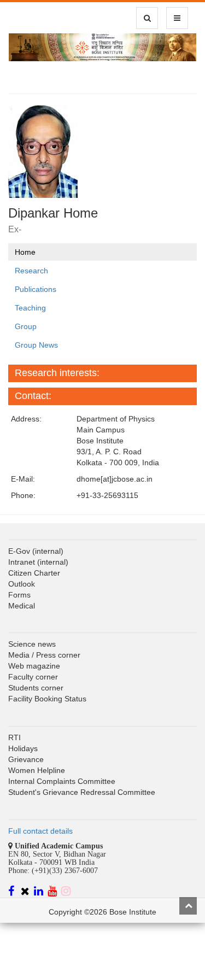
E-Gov (19, 551)
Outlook (21, 583)
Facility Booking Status (47, 698)
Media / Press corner (44, 655)
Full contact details (40, 831)
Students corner (35, 687)
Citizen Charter (34, 573)
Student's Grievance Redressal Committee (81, 792)
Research (31, 270)
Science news (32, 644)
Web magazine (34, 665)
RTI (14, 737)
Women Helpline (36, 770)
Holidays (23, 748)
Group (26, 326)
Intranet (21, 562)
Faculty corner (33, 676)
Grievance (26, 759)
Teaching (30, 307)
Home (25, 252)
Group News (36, 345)
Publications (35, 289)
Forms (19, 594)
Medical (21, 605)
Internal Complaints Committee (61, 781)
